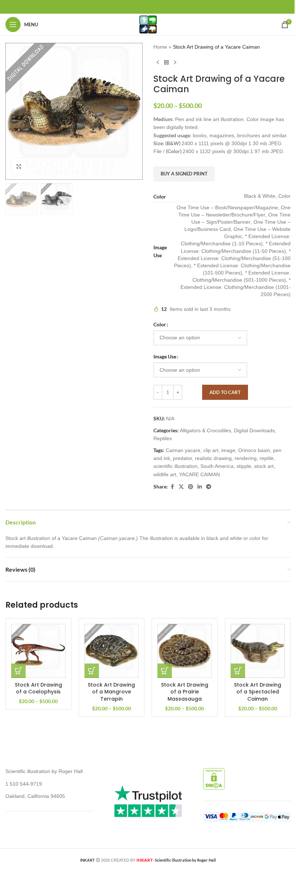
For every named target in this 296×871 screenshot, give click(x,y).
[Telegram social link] (208, 487)
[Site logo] (148, 24)
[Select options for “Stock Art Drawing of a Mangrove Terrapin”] (91, 671)
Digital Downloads (254, 430)
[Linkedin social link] (199, 487)
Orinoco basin (254, 450)
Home (160, 47)
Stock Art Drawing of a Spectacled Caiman (257, 691)
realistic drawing (213, 458)
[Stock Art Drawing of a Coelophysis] (38, 651)
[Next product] (175, 62)
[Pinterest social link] (190, 487)
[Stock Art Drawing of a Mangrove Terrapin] (111, 651)
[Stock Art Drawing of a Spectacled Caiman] (258, 651)
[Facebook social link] (172, 487)
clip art (210, 450)
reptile (267, 458)
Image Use (164, 356)
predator (182, 458)
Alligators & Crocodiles (205, 430)
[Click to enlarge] (19, 166)
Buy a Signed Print (184, 174)
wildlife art (164, 474)
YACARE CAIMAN (199, 474)
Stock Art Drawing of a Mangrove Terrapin (111, 691)
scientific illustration (175, 466)
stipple (243, 466)
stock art (264, 466)
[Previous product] (157, 62)
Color (159, 324)
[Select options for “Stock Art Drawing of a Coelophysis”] (18, 671)
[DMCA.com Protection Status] (214, 778)
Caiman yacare (183, 450)
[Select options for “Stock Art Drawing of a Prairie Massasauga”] (164, 671)
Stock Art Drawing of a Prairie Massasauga (184, 691)
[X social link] (181, 487)
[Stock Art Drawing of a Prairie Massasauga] (184, 651)
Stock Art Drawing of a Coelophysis (38, 688)
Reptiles (162, 438)
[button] (12, 111)
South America (217, 466)
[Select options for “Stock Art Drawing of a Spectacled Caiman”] (238, 671)
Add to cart (225, 392)
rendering (246, 458)
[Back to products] (166, 62)
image (228, 450)
